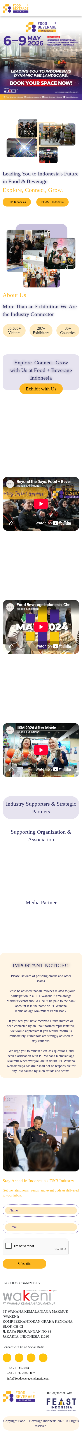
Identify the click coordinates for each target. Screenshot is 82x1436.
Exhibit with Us (41, 389)
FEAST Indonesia (52, 202)
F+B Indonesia (17, 202)
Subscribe (24, 1264)
